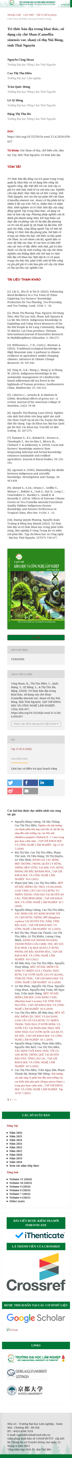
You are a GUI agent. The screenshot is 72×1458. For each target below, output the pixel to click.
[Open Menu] (3, 3)
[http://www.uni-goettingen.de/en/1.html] (27, 1379)
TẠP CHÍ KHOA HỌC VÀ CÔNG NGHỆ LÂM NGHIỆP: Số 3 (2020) (36, 1062)
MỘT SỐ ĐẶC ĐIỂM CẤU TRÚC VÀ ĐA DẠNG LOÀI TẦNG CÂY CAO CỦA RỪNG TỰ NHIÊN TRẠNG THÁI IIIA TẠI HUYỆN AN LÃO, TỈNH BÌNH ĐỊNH (39, 891)
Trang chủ (14, 15)
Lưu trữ (28, 15)
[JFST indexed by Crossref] (36, 1289)
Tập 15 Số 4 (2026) (46, 15)
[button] (14, 783)
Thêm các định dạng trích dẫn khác (35, 723)
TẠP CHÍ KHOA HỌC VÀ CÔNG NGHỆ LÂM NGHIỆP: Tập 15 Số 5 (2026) (39, 845)
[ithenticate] (40, 1237)
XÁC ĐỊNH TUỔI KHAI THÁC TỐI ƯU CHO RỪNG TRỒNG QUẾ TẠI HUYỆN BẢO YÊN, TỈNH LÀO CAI (37, 1055)
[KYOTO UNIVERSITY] (25, 1396)
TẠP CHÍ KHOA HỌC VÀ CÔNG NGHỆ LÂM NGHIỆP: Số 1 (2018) (39, 902)
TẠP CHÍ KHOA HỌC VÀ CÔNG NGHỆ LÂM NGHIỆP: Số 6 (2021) (38, 955)
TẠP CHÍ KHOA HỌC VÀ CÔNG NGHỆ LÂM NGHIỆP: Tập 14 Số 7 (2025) (39, 1089)
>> (15, 1099)
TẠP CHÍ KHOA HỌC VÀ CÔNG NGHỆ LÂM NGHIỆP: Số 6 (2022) (38, 875)
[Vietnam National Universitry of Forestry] (36, 1362)
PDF (37, 637)
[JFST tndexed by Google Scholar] (36, 1322)
